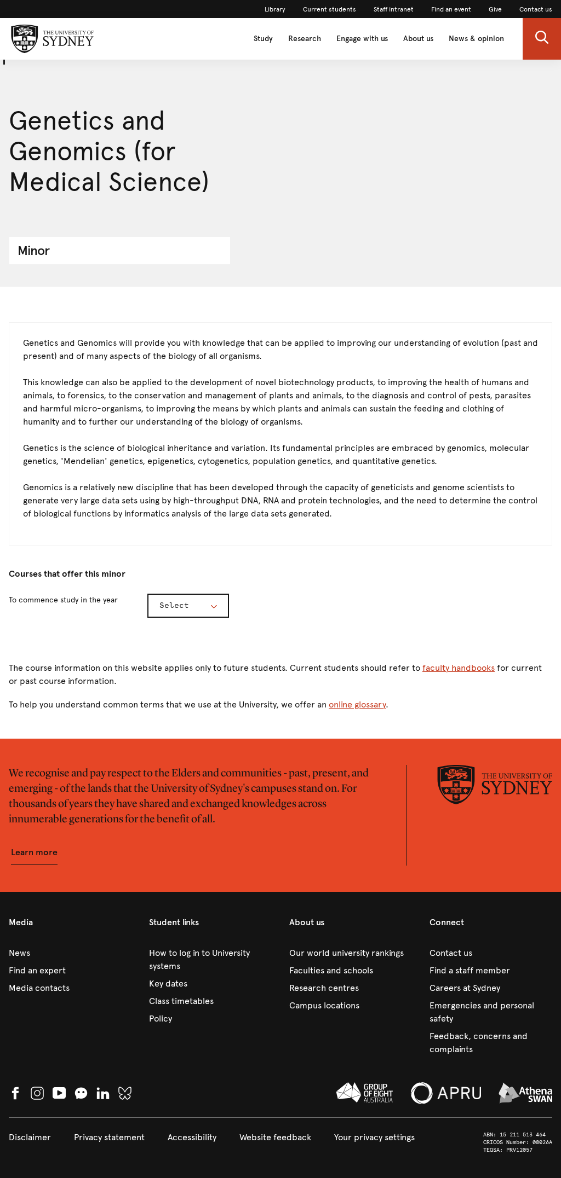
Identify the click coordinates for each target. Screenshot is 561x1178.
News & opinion (476, 38)
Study (263, 38)
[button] (542, 39)
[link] (275, 9)
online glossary (357, 704)
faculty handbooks (458, 668)
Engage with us (362, 38)
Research (304, 38)
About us (418, 38)
